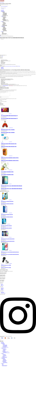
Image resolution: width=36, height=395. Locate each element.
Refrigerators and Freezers (5, 351)
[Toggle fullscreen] (1, 339)
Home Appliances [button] (4, 16)
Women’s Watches (4, 30)
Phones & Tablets (2, 343)
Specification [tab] (2, 67)
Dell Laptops (4, 22)
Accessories (3, 356)
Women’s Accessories (5, 362)
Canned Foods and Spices (4, 33)
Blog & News (2, 285)
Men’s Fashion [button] (3, 26)
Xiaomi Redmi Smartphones (5, 85)
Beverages (3, 363)
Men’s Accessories (5, 360)
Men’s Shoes (4, 27)
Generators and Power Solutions (6, 352)
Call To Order (2, 6)
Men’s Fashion (3, 358)
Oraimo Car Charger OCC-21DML (6, 265)
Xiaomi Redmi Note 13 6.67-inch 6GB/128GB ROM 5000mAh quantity (7, 64)
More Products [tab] (2, 68)
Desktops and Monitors (4, 25)
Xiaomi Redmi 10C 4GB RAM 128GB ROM (7, 201)
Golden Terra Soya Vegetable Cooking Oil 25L (10, 157)
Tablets (3, 12)
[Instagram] (18, 335)
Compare (2, 289)
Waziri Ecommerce (2, 2)
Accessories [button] (3, 24)
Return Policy (2, 292)
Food (2, 32)
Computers (2, 353)
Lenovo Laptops (4, 23)
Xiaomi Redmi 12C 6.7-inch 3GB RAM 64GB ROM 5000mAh (10, 254)
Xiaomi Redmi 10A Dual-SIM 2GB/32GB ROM (7, 241)
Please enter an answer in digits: (3, 99)
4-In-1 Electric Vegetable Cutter (7, 171)
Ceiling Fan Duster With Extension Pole (8, 143)
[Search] (0, 5)
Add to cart (1, 65)
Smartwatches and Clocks (5, 15)
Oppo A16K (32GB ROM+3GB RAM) (6, 225)
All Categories (2, 10)
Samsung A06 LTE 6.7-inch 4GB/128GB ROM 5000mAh (11, 185)
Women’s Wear (4, 361)
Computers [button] (2, 21)
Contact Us (2, 284)
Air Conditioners (4, 20)
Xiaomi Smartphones (5, 14)
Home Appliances (4, 348)
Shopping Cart (2, 288)
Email (0, 97)
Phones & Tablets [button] (2, 11)
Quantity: (15, 64)
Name (1, 96)
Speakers (4, 350)
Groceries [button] (2, 31)
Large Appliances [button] (4, 19)
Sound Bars (4, 349)
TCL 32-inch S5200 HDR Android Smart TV (9, 115)
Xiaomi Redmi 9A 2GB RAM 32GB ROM (7, 214)
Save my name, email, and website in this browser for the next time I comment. (8, 98)
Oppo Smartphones (5, 13)
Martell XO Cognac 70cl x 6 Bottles (8, 129)
